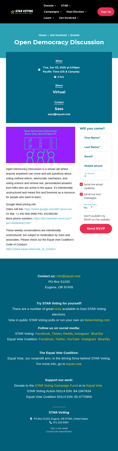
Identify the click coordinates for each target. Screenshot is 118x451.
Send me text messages (92, 196)
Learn (48, 17)
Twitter (56, 333)
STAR (65, 5)
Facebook (42, 333)
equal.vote (74, 364)
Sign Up (106, 11)
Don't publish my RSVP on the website (97, 217)
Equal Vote (94, 385)
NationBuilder (65, 431)
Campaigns (52, 11)
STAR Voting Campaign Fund (56, 385)
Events (74, 35)
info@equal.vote (69, 276)
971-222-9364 (61, 422)
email (64, 428)
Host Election (76, 11)
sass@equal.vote (59, 114)
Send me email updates (93, 186)
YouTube (73, 339)
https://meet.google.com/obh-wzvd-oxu (48, 209)
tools (57, 309)
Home (42, 35)
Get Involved (68, 17)
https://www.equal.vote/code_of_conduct (30, 249)
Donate (49, 5)
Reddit (68, 333)
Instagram (82, 333)
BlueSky (97, 333)
